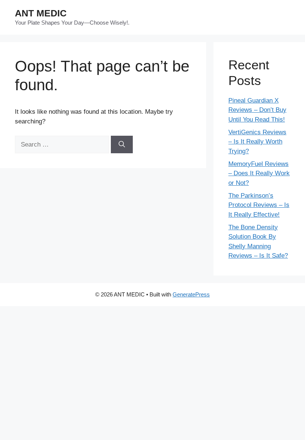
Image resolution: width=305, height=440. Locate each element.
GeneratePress (191, 294)
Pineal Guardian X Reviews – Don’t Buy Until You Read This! (257, 110)
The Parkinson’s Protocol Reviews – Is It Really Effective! (258, 205)
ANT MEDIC (41, 13)
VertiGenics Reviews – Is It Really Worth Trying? (257, 142)
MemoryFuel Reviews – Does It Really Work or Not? (259, 173)
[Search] (122, 145)
